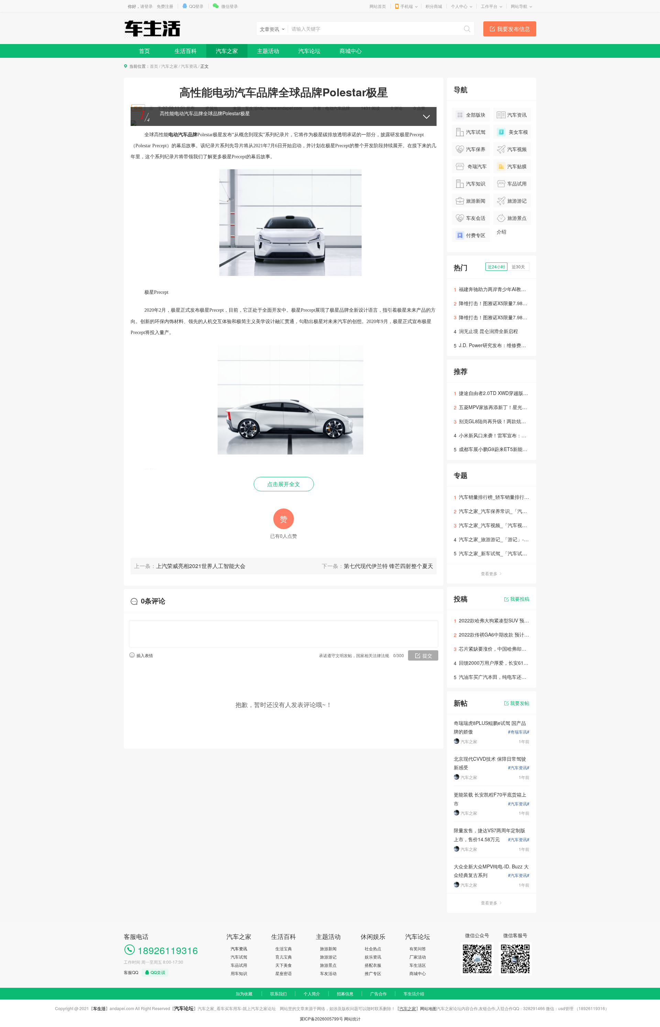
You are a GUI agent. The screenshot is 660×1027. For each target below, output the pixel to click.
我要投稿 (519, 598)
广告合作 (378, 993)
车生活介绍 (414, 993)
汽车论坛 (309, 51)
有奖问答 (417, 948)
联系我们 (278, 993)
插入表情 (144, 655)
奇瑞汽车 (476, 166)
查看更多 (489, 573)
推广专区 (373, 973)
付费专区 (475, 235)
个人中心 (459, 6)
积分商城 (434, 6)
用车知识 (239, 973)
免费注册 (165, 6)
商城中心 (351, 51)
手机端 (406, 6)
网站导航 (519, 6)
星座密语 (283, 973)
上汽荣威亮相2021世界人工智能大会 (200, 566)
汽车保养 (475, 149)
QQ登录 (196, 6)
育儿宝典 (283, 957)
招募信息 (345, 993)
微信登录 (229, 6)
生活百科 (186, 51)
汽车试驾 (475, 131)
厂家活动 (417, 957)
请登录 (146, 6)
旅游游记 (517, 200)
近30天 (518, 266)
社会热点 (373, 948)
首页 (144, 51)
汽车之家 (227, 51)
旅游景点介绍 (512, 219)
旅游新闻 (475, 200)
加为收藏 (244, 993)
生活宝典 (283, 948)
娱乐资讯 (373, 957)
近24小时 (496, 266)
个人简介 (312, 993)
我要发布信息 (513, 29)
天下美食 (283, 965)
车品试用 (517, 183)
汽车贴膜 (517, 166)
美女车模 (517, 131)
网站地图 (428, 1008)
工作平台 (489, 6)
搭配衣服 (373, 965)
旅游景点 (328, 965)
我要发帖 (519, 702)
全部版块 (475, 114)
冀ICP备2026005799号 (321, 1018)
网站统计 (352, 1018)
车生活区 (417, 965)
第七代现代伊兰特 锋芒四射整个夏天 (388, 566)
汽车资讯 (189, 66)
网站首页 (378, 6)
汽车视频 (517, 149)
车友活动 (328, 973)
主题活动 (268, 51)
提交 (427, 655)
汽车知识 (475, 183)
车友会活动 (470, 219)
